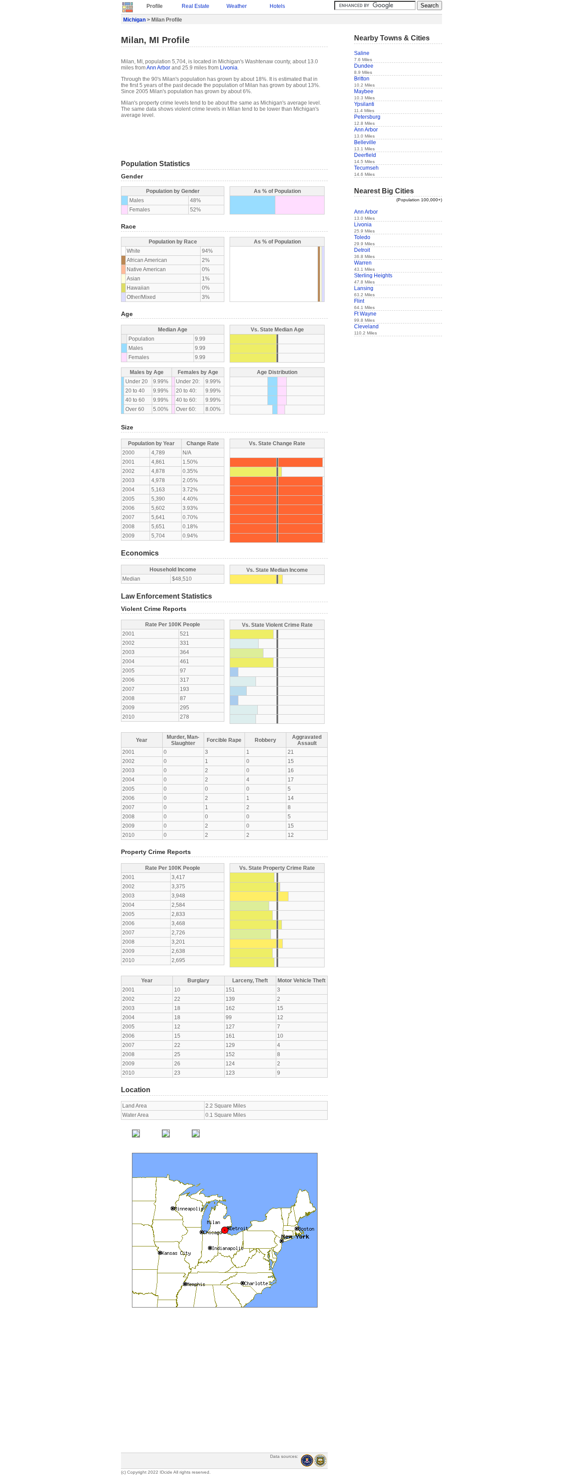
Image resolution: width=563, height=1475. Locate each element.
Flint (359, 301)
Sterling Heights (373, 275)
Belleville (365, 142)
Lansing (363, 288)
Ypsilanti (364, 104)
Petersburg (367, 117)
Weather (237, 6)
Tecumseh (366, 168)
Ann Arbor (158, 68)
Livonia (229, 68)
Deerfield (365, 155)
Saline (361, 53)
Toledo (362, 237)
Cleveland (366, 326)
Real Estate (195, 6)
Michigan (134, 20)
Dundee (363, 66)
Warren (363, 263)
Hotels (277, 6)
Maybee (363, 91)
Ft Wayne (365, 314)
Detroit (362, 250)
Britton (361, 79)
